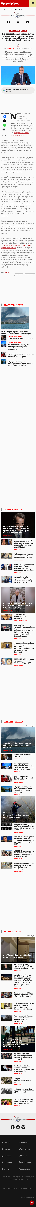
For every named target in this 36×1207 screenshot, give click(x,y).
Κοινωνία (25, 1142)
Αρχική (7, 1142)
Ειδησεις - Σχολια (14, 30)
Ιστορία (24, 1156)
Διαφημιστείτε (23, 1179)
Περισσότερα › (30, 726)
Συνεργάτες (25, 1169)
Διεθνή (6, 1169)
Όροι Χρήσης (16, 1177)
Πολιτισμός (25, 1149)
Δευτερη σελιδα (12, 931)
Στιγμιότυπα (26, 1162)
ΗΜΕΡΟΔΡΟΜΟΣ (11, 48)
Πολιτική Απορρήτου (28, 1177)
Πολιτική (7, 1156)
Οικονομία (8, 1162)
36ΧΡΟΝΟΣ (18, 275)
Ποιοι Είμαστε (6, 1177)
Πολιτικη (23, 30)
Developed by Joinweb (28, 1198)
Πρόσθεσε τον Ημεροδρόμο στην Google (17, 90)
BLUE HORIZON (29, 275)
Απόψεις (7, 1149)
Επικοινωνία (13, 1179)
